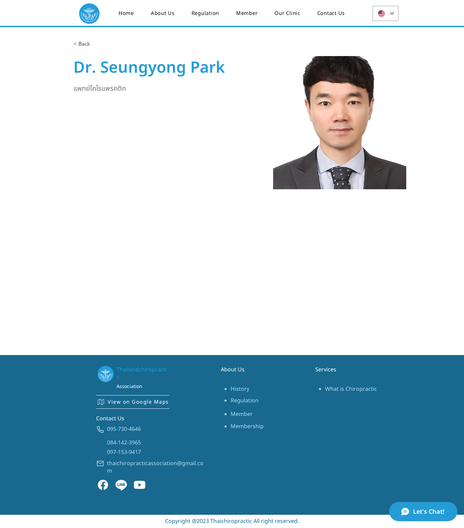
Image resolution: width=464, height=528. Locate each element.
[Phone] (100, 429)
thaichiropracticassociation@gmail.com (155, 467)
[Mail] (100, 463)
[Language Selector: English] (385, 13)
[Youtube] (139, 485)
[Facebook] (103, 485)
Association (129, 386)
